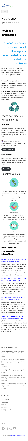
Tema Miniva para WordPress (17, 435)
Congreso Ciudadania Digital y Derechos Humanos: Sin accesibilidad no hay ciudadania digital (14, 353)
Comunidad (4, 402)
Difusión (3, 404)
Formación (4, 407)
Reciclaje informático (7, 410)
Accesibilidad (5, 399)
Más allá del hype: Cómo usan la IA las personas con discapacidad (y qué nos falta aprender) (13, 377)
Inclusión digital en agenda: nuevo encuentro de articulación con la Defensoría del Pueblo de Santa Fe (13, 385)
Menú (5, 11)
